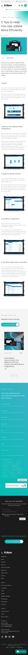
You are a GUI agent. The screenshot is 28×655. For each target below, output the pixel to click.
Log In (2, 614)
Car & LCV (3, 604)
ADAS (19, 472)
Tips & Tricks (10, 57)
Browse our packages (12, 541)
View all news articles (9, 324)
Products (3, 562)
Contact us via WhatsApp (14, 9)
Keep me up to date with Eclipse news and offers (13, 515)
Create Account (5, 611)
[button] (21, 652)
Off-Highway (15, 465)
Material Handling (16, 469)
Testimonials (4, 573)
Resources (3, 570)
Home (2, 559)
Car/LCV (12, 472)
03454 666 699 (6, 1)
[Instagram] (9, 637)
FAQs (7, 647)
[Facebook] (2, 637)
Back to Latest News (11, 17)
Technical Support (5, 567)
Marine (4, 472)
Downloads (12, 647)
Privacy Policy (20, 647)
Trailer (18, 462)
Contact (3, 575)
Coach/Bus (5, 465)
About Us (3, 564)
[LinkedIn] (6, 637)
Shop (2, 578)
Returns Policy (4, 616)
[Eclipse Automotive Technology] (6, 5)
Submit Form (22, 480)
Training (14, 476)
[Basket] (19, 5)
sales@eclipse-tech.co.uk (13, 631)
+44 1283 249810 (22, 1)
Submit (22, 519)
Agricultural (6, 469)
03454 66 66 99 (8, 624)
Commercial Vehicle (8, 462)
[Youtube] (13, 637)
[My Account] (22, 5)
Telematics (5, 476)
